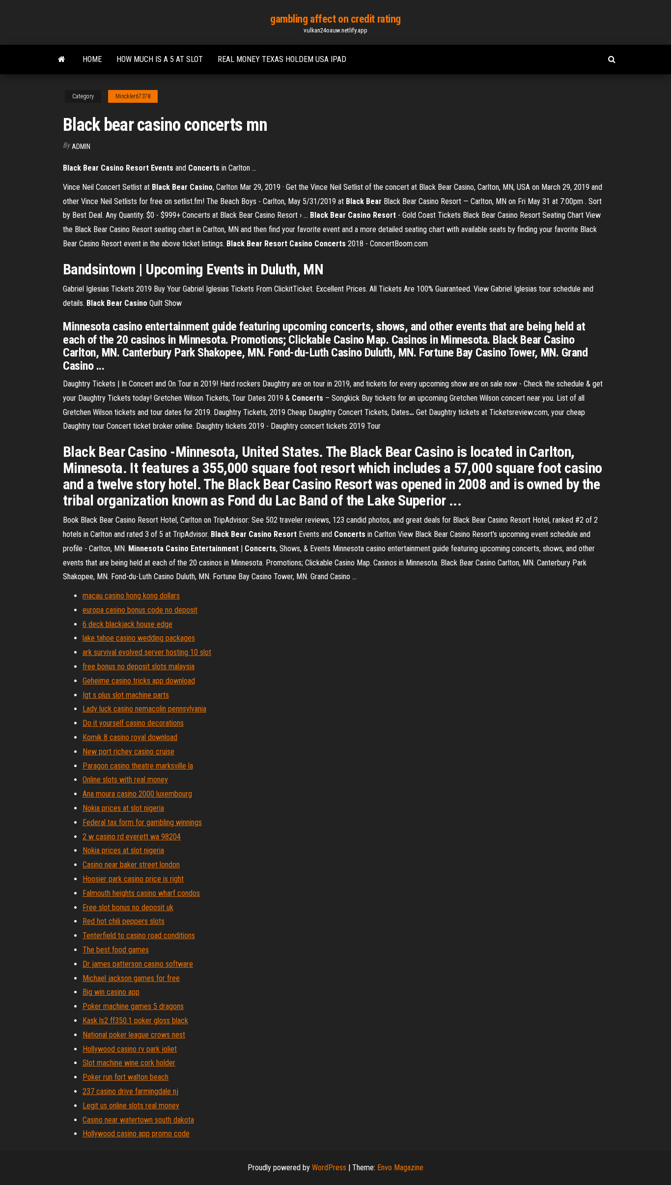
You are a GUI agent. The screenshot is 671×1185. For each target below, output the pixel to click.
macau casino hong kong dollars (131, 595)
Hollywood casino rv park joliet (130, 1049)
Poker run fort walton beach (125, 1077)
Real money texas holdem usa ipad (282, 59)
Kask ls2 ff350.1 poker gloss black (135, 1020)
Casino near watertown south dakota (138, 1120)
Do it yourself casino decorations (133, 723)
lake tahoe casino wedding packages (139, 638)
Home (92, 59)
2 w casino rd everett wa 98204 (132, 836)
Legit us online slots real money (131, 1105)
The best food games (116, 949)
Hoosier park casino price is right (133, 879)
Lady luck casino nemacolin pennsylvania (144, 708)
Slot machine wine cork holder (129, 1062)
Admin (81, 146)
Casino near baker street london (131, 864)
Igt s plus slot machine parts (126, 695)
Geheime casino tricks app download (139, 680)
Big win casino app (111, 992)
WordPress (329, 1167)
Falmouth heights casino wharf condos (141, 893)
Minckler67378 (132, 96)
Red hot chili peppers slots (124, 921)
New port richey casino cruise (128, 751)
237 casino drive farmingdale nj (130, 1091)
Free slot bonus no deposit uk (128, 907)
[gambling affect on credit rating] (61, 59)
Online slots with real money (125, 779)
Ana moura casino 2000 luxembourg (137, 794)
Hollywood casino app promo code (136, 1133)
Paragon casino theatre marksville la (138, 765)
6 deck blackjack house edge (127, 624)
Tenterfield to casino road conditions (139, 935)
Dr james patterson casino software (138, 964)
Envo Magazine (400, 1167)
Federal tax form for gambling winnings (142, 822)
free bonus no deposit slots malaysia (139, 666)
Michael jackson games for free (131, 978)
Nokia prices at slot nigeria (123, 808)
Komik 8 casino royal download (130, 737)
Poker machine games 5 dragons (133, 1006)
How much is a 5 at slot (159, 59)
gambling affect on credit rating (335, 19)
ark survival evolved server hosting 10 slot (147, 652)
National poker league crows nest (134, 1034)
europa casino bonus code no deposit (140, 610)
